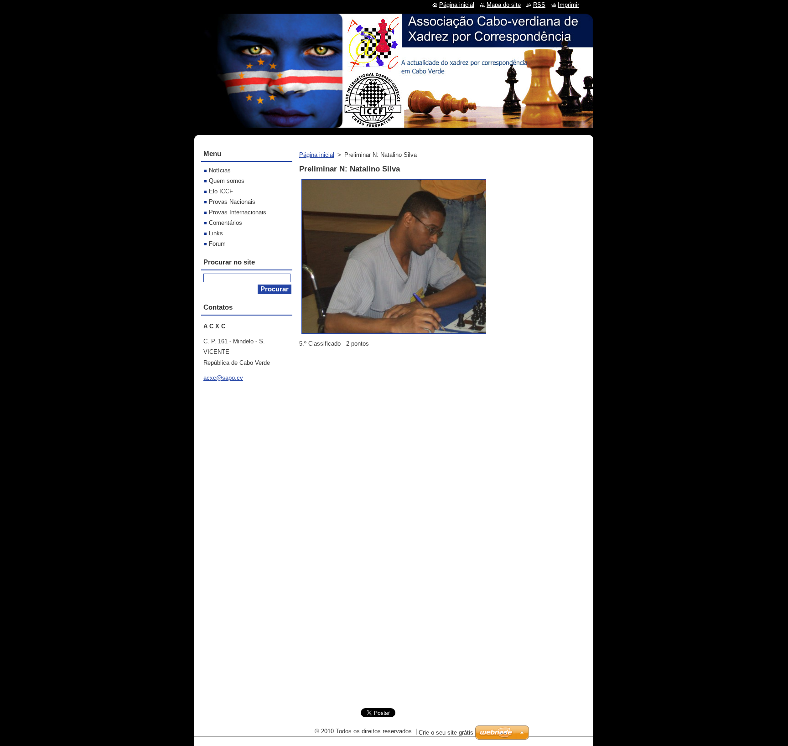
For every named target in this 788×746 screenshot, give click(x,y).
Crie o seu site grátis (446, 732)
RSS (539, 4)
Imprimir (568, 4)
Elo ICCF (221, 191)
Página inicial (316, 154)
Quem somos (226, 180)
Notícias (220, 170)
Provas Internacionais (237, 212)
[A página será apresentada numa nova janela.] (404, 334)
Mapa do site (504, 4)
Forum (217, 243)
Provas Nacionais (232, 201)
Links (216, 233)
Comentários (225, 222)
